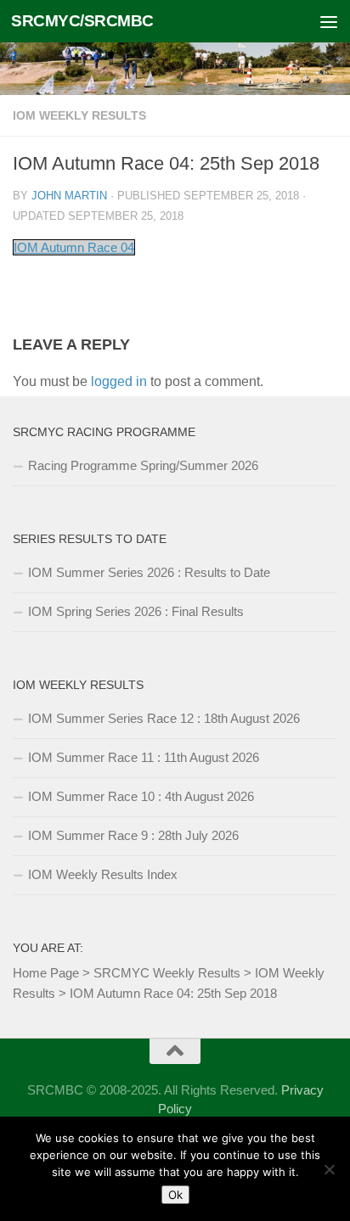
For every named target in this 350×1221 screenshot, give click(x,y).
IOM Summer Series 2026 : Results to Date (149, 572)
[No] (328, 1169)
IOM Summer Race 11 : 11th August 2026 (143, 757)
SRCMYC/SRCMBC (82, 21)
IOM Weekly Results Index (103, 874)
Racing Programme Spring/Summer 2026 (143, 465)
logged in (119, 381)
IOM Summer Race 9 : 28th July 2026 (133, 835)
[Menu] (329, 21)
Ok (175, 1194)
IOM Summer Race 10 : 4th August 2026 (141, 796)
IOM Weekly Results (79, 115)
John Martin (69, 195)
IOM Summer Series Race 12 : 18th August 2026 (164, 718)
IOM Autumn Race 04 (74, 247)
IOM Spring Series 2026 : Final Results (136, 611)
